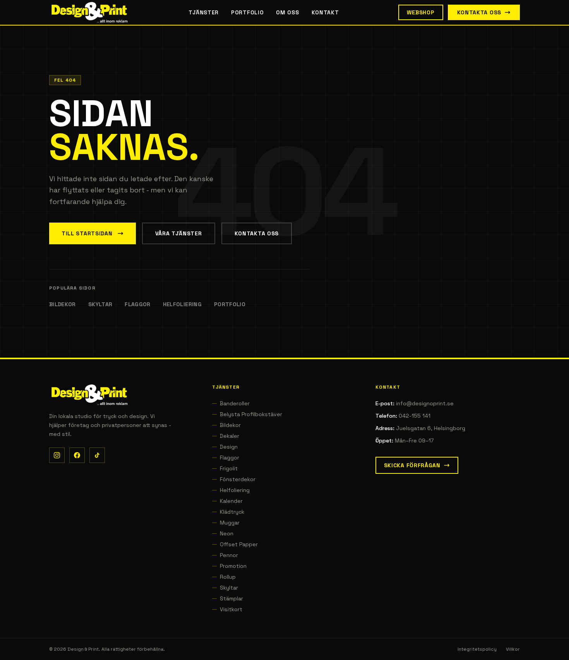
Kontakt (325, 12)
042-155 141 (414, 415)
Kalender (231, 500)
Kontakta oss (479, 12)
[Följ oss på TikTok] (97, 455)
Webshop (421, 12)
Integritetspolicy (477, 649)
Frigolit (229, 468)
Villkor (513, 649)
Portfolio (247, 12)
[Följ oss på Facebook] (77, 455)
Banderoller (235, 403)
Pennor (229, 555)
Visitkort (231, 609)
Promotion (233, 565)
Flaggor (137, 304)
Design (229, 446)
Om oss (287, 12)
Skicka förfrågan (412, 465)
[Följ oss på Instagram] (57, 455)
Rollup (228, 576)
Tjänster (204, 12)
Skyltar (100, 304)
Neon (226, 533)
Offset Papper (239, 544)
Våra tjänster (178, 233)
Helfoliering (182, 304)
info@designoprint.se (425, 403)
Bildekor (62, 304)
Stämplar (231, 598)
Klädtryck (232, 511)
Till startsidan (87, 233)
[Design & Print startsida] (89, 12)
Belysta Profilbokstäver (251, 414)
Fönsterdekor (237, 479)
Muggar (230, 522)
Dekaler (229, 435)
